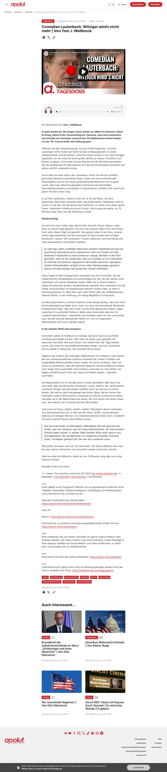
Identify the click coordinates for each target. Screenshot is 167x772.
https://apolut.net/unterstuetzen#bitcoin (72, 516)
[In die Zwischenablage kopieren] (53, 37)
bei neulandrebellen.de (104, 473)
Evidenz (84, 577)
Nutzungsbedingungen (136, 751)
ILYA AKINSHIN (62, 476)
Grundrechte (69, 582)
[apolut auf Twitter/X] (83, 733)
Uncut (89, 697)
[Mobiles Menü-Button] (7, 4)
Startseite (8, 12)
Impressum (141, 755)
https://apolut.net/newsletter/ (105, 557)
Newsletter (155, 4)
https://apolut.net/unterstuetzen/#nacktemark (66, 503)
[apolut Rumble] (92, 733)
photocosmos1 (79, 476)
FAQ (160, 739)
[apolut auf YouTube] (70, 733)
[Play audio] (57, 111)
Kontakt (158, 743)
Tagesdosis (29, 12)
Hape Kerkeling (84, 582)
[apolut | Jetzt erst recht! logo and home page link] (18, 4)
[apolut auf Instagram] (79, 733)
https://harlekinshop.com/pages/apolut (92, 570)
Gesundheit (104, 577)
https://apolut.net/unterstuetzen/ (59, 526)
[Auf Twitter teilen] (48, 592)
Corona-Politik (71, 577)
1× (108, 112)
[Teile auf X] (48, 37)
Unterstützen (137, 4)
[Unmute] (112, 112)
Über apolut (156, 747)
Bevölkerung (56, 577)
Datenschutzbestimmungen (134, 747)
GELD (93, 577)
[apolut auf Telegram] (65, 733)
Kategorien (18, 12)
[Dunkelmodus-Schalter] (111, 4)
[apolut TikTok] (88, 733)
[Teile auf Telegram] (44, 37)
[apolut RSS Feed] (101, 733)
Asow (45, 577)
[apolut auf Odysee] (97, 733)
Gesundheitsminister (51, 582)
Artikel (46, 637)
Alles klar (138, 767)
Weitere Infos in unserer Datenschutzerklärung (42, 769)
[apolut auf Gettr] (74, 733)
